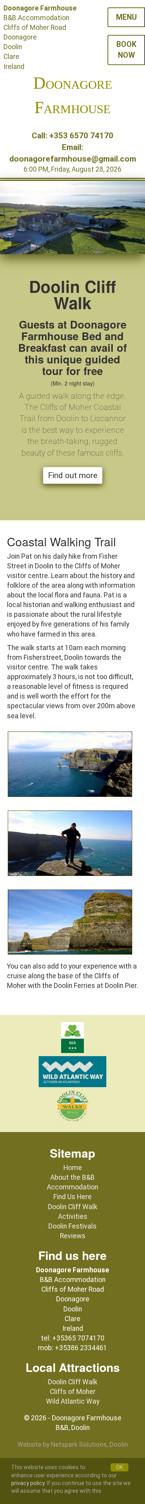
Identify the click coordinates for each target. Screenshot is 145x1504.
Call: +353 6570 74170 (72, 135)
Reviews (72, 1236)
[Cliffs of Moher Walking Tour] (72, 1107)
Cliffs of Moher (73, 1392)
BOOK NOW (126, 50)
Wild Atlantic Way (72, 1401)
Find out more (72, 475)
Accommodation (72, 1187)
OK (119, 1467)
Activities (72, 1216)
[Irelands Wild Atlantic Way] (73, 1073)
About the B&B (72, 1177)
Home (72, 1168)
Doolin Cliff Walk (72, 1207)
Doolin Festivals (72, 1226)
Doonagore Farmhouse (72, 95)
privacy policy (27, 1483)
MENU (126, 17)
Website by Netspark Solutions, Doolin (72, 1444)
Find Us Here (72, 1197)
